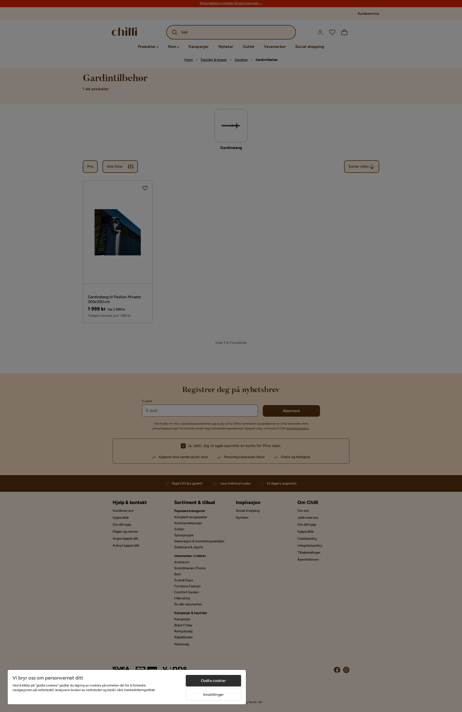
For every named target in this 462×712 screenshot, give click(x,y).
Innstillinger (213, 694)
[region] (127, 687)
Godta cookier (213, 680)
